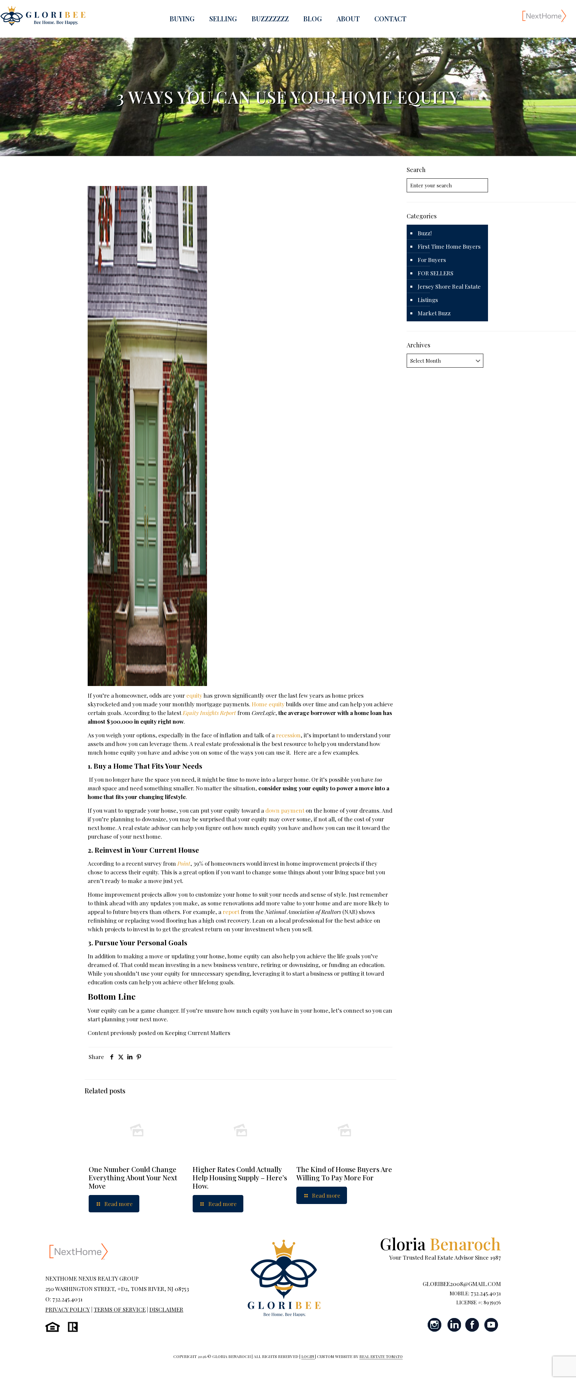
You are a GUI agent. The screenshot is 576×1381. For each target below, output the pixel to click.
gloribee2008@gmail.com (462, 1283)
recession (288, 735)
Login (308, 1356)
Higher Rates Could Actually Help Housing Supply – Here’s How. (240, 1177)
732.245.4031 (486, 1293)
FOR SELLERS (435, 273)
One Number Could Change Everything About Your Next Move (133, 1177)
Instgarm (435, 1325)
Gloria (440, 1243)
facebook (472, 1325)
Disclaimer (166, 1309)
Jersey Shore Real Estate (449, 286)
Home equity (268, 704)
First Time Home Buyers (449, 246)
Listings (428, 299)
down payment (284, 810)
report (231, 911)
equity (194, 695)
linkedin (453, 1325)
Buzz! (425, 233)
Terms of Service (120, 1309)
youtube (491, 1325)
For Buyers (432, 259)
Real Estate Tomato (381, 1356)
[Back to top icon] (544, 1367)
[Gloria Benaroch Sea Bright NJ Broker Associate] (42, 15)
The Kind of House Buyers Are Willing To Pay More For (344, 1173)
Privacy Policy (67, 1309)
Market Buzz (434, 313)
